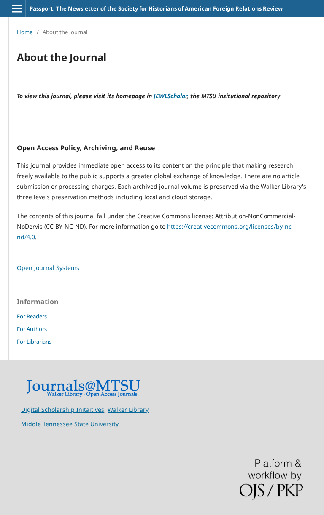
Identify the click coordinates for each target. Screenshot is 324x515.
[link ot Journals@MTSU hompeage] (83, 395)
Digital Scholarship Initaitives (62, 410)
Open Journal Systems (48, 268)
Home (24, 32)
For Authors (32, 329)
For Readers (32, 316)
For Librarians (34, 341)
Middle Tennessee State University (70, 424)
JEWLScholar (170, 96)
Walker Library (128, 410)
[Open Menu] (16, 8)
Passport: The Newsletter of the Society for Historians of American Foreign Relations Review (156, 8)
